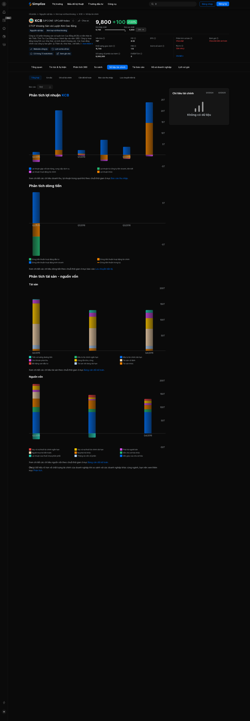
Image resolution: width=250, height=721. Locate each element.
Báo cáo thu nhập (119, 178)
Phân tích (37, 470)
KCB (65, 95)
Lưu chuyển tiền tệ (104, 269)
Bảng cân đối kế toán (94, 370)
